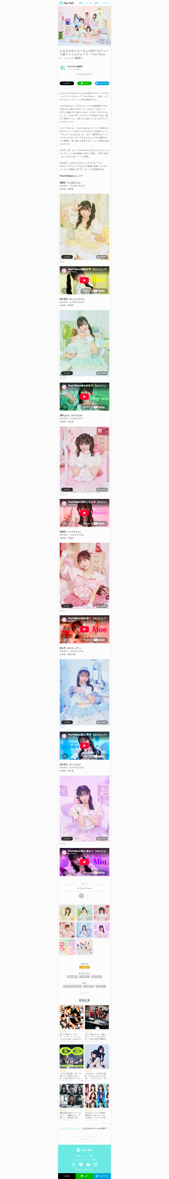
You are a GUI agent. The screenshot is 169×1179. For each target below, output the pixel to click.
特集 (94, 1160)
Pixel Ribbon (72, 976)
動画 (88, 986)
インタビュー (105, 3)
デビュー (100, 986)
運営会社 (79, 1170)
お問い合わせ (88, 1170)
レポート (87, 1160)
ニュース (88, 3)
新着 (81, 3)
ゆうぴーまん (97, 976)
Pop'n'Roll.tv (84, 993)
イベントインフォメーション (72, 986)
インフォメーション (84, 888)
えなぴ (84, 976)
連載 (96, 3)
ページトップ (84, 1139)
